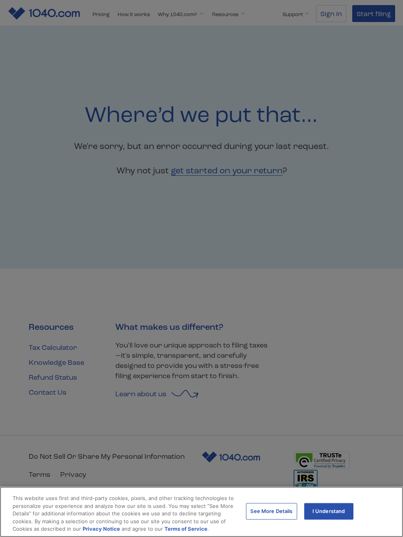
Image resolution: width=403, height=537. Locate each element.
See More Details (271, 511)
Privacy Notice (101, 529)
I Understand (328, 511)
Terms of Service (186, 529)
